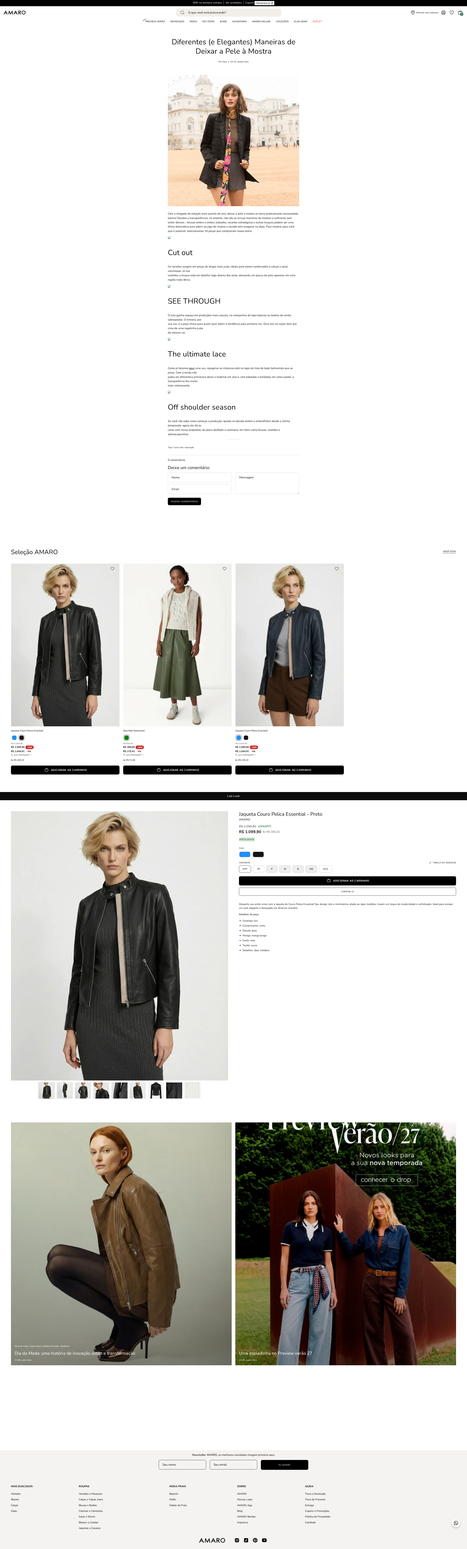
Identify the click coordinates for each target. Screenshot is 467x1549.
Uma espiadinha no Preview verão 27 (275, 1353)
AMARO (244, 820)
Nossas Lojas (244, 1499)
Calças (14, 1505)
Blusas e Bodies (88, 1505)
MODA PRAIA (177, 1486)
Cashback (310, 1522)
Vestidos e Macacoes (90, 1494)
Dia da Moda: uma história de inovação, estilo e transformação (75, 1353)
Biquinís (173, 1494)
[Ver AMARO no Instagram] (237, 1540)
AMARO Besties (246, 1516)
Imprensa (242, 1522)
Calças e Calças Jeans (91, 1499)
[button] (282, 21)
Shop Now (449, 551)
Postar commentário (184, 501)
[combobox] (228, 13)
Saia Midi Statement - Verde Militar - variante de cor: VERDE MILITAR (124, 780)
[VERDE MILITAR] (126, 737)
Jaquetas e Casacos (90, 1528)
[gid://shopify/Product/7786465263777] (245, 854)
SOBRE (241, 1486)
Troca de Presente (315, 1499)
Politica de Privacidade (317, 1516)
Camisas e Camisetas (91, 1511)
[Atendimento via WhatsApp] (456, 1523)
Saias (14, 1511)
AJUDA (309, 1486)
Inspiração (189, 447)
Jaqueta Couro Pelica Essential (27, 730)
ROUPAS (84, 1486)
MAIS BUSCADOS (22, 1486)
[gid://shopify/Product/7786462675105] (258, 854)
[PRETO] (21, 737)
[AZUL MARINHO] (14, 737)
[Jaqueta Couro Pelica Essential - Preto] (46, 1090)
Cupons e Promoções (317, 1511)
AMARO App (244, 1505)
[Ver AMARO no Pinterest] (255, 1540)
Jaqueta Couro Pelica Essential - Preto (280, 814)
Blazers (15, 1499)
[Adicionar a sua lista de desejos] (114, 568)
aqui (191, 368)
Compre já (347, 891)
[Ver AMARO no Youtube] (264, 1540)
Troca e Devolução (315, 1494)
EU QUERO (285, 1464)
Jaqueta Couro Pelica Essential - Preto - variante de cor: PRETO (12, 780)
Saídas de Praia (178, 1505)
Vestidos (16, 1494)
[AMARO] (15, 12)
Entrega (309, 1505)
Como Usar (178, 447)
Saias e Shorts (87, 1516)
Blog (239, 1511)
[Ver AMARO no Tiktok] (246, 1540)
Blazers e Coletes (88, 1522)
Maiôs (172, 1499)
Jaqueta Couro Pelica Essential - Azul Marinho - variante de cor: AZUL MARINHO (236, 780)
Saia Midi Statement (134, 730)
